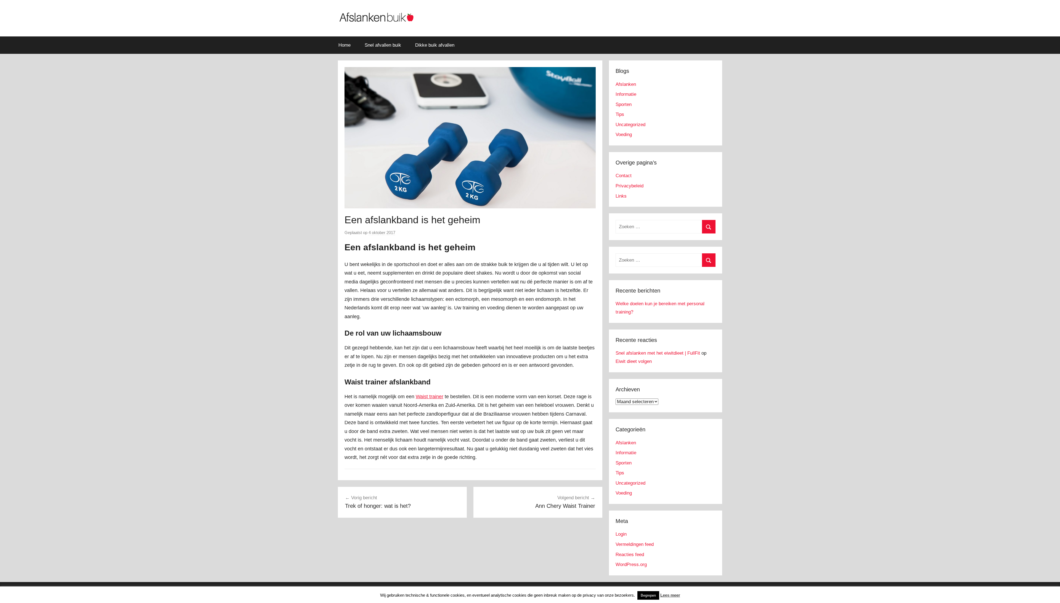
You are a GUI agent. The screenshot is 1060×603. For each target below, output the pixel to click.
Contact (624, 175)
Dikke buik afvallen (434, 45)
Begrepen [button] (648, 595)
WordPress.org (631, 564)
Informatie (626, 94)
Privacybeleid (629, 185)
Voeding (624, 134)
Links (621, 196)
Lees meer (670, 595)
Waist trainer (429, 396)
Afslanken (626, 84)
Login (621, 534)
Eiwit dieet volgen (634, 361)
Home (344, 45)
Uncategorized (630, 124)
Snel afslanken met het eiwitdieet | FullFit (658, 353)
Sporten (624, 104)
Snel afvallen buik (383, 45)
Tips (620, 114)
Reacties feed (630, 554)
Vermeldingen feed (635, 544)
